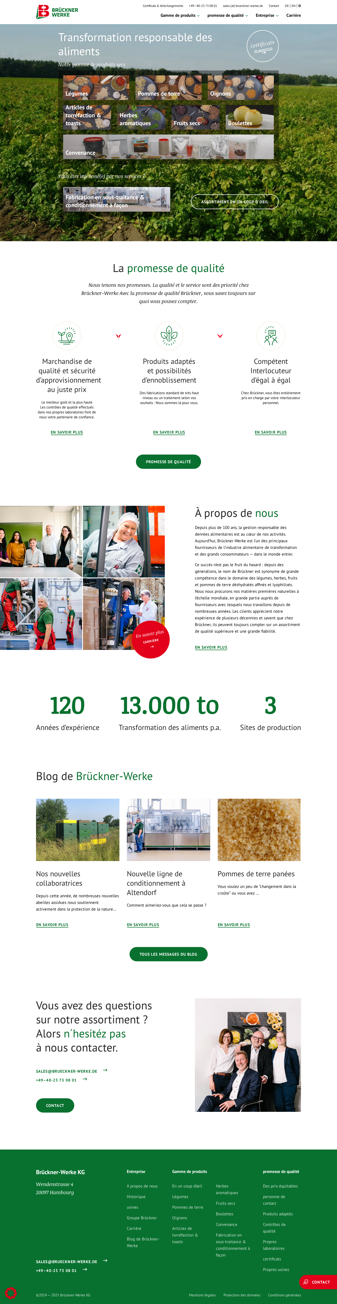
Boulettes (224, 1214)
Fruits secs (225, 1203)
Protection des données (242, 1295)
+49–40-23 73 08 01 (203, 6)
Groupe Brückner (142, 1217)
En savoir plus (67, 432)
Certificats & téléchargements (163, 6)
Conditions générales (284, 1295)
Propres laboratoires (273, 1245)
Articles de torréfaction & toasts (185, 1235)
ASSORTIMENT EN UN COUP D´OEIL (234, 201)
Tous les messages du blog (169, 954)
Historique (136, 1196)
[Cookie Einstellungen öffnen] (11, 1293)
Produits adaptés (278, 1214)
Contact (274, 6)
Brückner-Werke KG (60, 1172)
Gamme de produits (178, 15)
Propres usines (276, 1269)
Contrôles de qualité (274, 1228)
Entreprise (265, 15)
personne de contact (274, 1200)
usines (132, 1207)
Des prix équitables (280, 1186)
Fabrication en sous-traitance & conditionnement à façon (233, 1245)
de (287, 5)
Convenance (226, 1224)
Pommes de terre (187, 1207)
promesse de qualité (225, 15)
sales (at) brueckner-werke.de (243, 6)
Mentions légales (202, 1295)
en (294, 5)
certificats (272, 1259)
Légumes (180, 1196)
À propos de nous (142, 1186)
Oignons (179, 1217)
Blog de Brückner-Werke (143, 1242)
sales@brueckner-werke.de (66, 1071)
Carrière (293, 15)
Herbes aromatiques (227, 1189)
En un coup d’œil (187, 1186)
